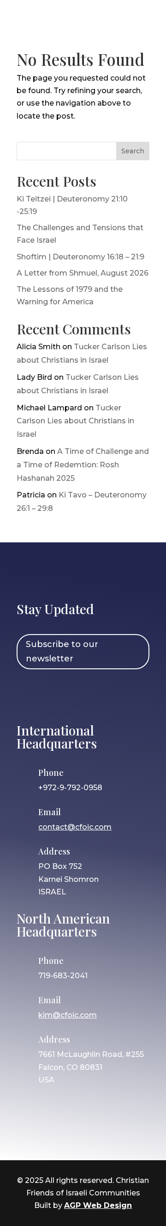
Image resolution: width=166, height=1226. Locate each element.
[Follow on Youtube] (108, 694)
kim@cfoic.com (67, 1015)
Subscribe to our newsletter (62, 651)
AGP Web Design (98, 1205)
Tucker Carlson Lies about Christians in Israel (75, 421)
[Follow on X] (81, 694)
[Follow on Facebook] (28, 694)
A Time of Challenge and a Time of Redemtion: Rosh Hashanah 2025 (83, 465)
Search (132, 151)
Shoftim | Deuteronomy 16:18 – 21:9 (80, 256)
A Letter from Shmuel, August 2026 (82, 273)
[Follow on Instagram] (54, 694)
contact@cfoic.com (75, 827)
